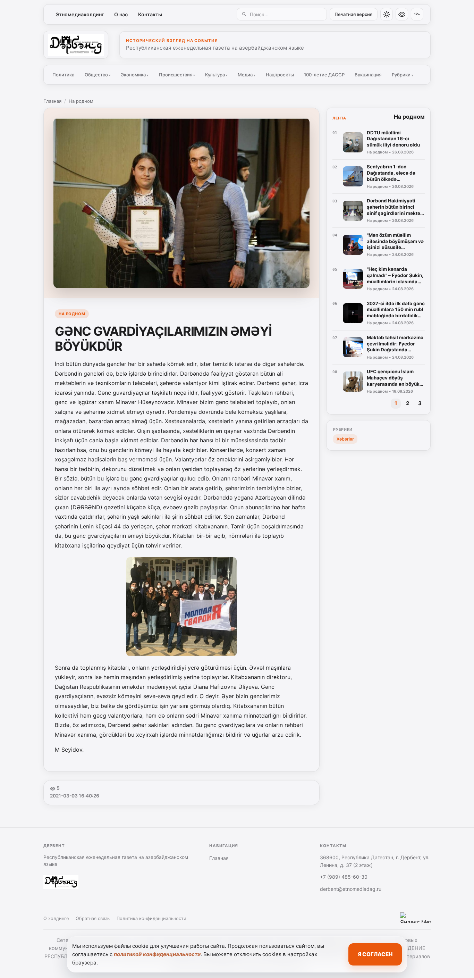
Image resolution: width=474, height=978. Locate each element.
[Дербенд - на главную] (75, 45)
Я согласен (375, 954)
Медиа (246, 74)
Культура (216, 74)
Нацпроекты (280, 74)
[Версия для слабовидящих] (402, 14)
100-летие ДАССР (324, 74)
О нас (121, 14)
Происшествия (177, 74)
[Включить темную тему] (386, 14)
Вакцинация (368, 74)
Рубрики (402, 74)
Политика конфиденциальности (151, 918)
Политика (63, 74)
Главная (52, 101)
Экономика (135, 74)
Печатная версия (353, 14)
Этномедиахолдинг (80, 14)
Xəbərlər (345, 439)
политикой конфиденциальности (157, 954)
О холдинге (56, 918)
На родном (81, 101)
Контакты (150, 14)
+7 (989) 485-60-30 (343, 877)
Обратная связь (93, 918)
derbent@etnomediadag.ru (350, 889)
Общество (98, 74)
